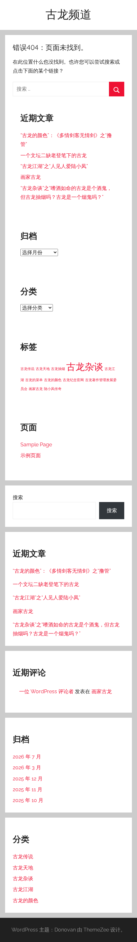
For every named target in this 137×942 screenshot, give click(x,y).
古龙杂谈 (84, 366)
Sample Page (36, 445)
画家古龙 (30, 177)
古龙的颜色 (52, 380)
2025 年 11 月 (27, 789)
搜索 (18, 497)
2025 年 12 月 (28, 779)
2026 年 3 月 (27, 767)
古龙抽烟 (58, 369)
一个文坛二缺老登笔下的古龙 (53, 155)
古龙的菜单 (34, 380)
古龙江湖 (23, 889)
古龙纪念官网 (73, 380)
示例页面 (30, 455)
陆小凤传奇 (52, 389)
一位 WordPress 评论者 (46, 691)
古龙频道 (68, 14)
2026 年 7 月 (27, 757)
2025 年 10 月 (28, 800)
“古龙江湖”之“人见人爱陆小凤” (54, 166)
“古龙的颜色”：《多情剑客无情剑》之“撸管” (62, 571)
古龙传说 (27, 369)
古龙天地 (43, 369)
